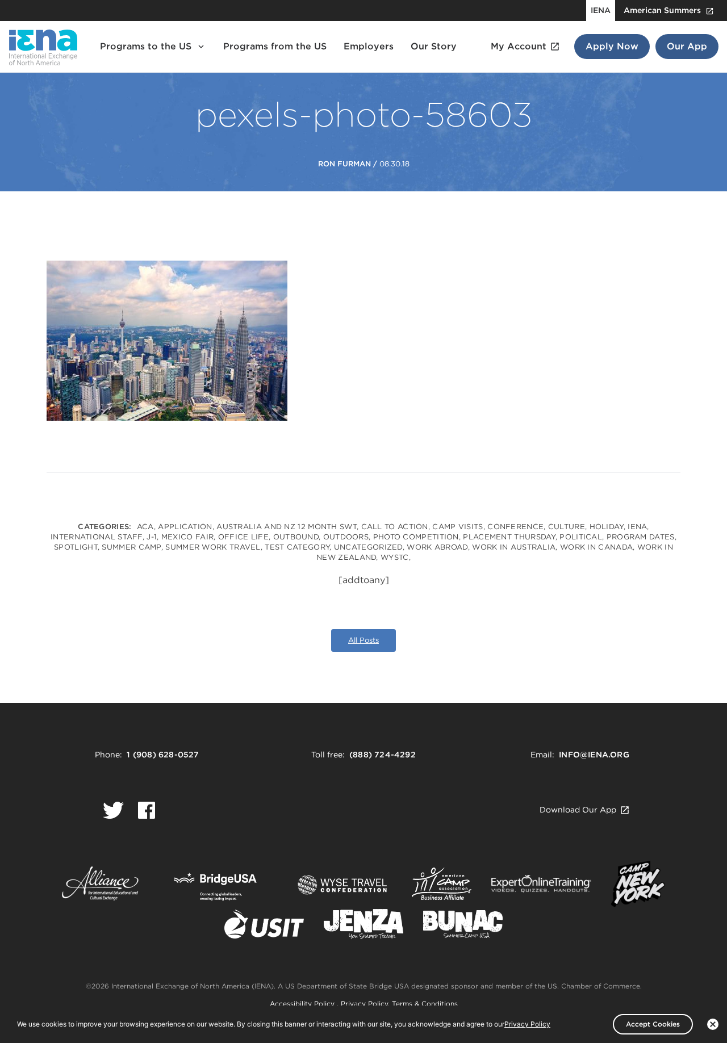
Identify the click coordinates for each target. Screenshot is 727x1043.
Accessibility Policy (303, 1003)
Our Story (434, 46)
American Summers (662, 10)
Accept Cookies (653, 1024)
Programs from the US (275, 46)
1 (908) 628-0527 (163, 754)
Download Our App (578, 809)
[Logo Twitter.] (113, 810)
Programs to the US (145, 46)
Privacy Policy (364, 1003)
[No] (712, 1024)
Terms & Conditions (425, 1003)
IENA (601, 10)
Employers (369, 46)
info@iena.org (594, 754)
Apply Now (612, 46)
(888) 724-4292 (382, 754)
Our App (687, 46)
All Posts (363, 640)
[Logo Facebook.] (146, 810)
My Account (518, 46)
